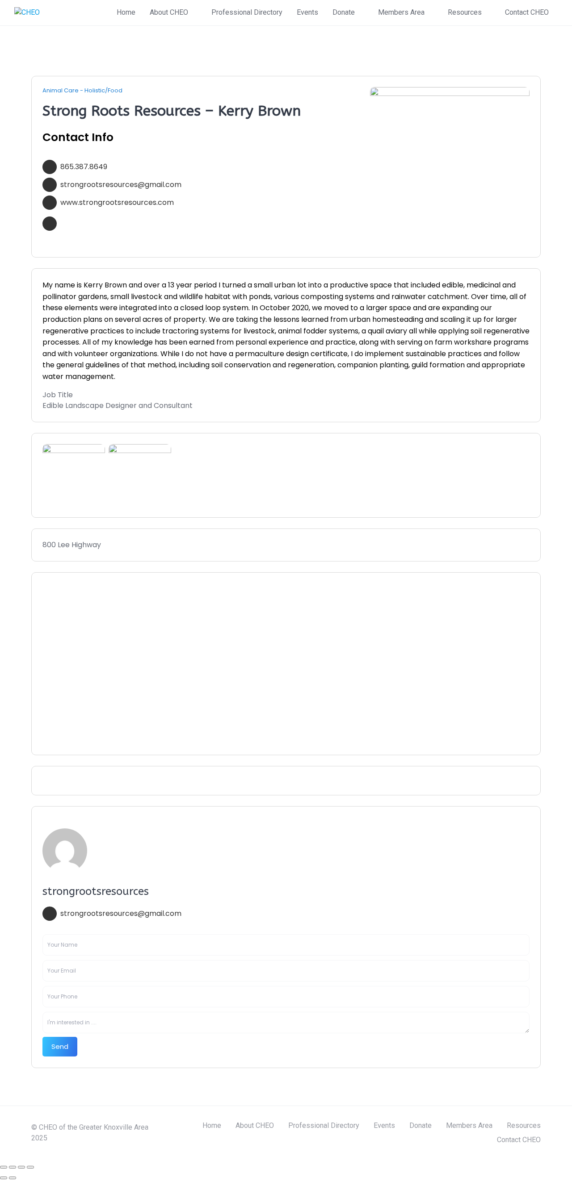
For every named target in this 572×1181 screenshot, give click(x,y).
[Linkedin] (45, 780)
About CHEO (169, 12)
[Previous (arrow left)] (3, 1178)
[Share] (21, 1167)
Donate (343, 12)
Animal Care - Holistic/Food (82, 90)
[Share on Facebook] (70, 780)
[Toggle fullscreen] (12, 1167)
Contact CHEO (527, 12)
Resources (465, 12)
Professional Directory (246, 12)
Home (126, 12)
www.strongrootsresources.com (117, 202)
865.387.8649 (83, 167)
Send (59, 1046)
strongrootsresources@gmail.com (120, 184)
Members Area (401, 12)
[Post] (57, 780)
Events (307, 12)
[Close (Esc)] (30, 1167)
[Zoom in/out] (3, 1167)
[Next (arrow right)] (12, 1178)
